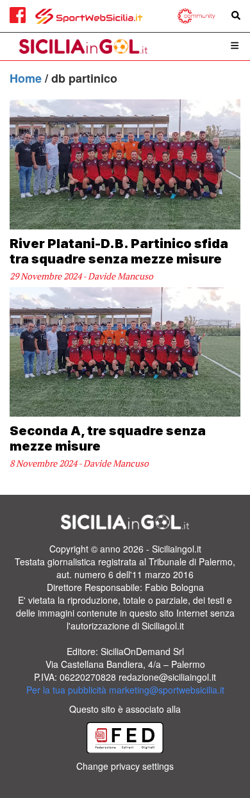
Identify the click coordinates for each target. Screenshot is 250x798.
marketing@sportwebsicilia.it (166, 689)
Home (27, 78)
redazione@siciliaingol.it (167, 676)
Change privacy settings (125, 766)
